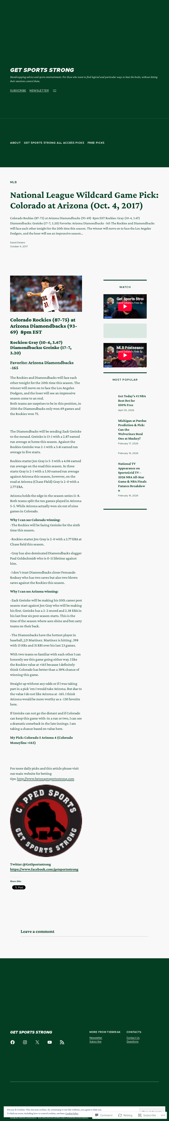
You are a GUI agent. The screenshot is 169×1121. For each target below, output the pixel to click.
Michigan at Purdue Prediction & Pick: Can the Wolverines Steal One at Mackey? (132, 429)
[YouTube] (49, 1042)
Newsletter (39, 90)
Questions (132, 1041)
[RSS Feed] (62, 1042)
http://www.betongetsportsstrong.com (45, 779)
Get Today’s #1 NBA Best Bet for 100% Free (132, 400)
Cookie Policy (72, 1113)
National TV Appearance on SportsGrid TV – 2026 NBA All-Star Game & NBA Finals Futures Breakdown (132, 477)
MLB (13, 182)
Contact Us (133, 1038)
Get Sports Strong (42, 70)
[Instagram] (24, 1042)
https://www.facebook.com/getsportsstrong (44, 869)
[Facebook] (12, 1042)
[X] (37, 1042)
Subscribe (18, 90)
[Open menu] (54, 90)
